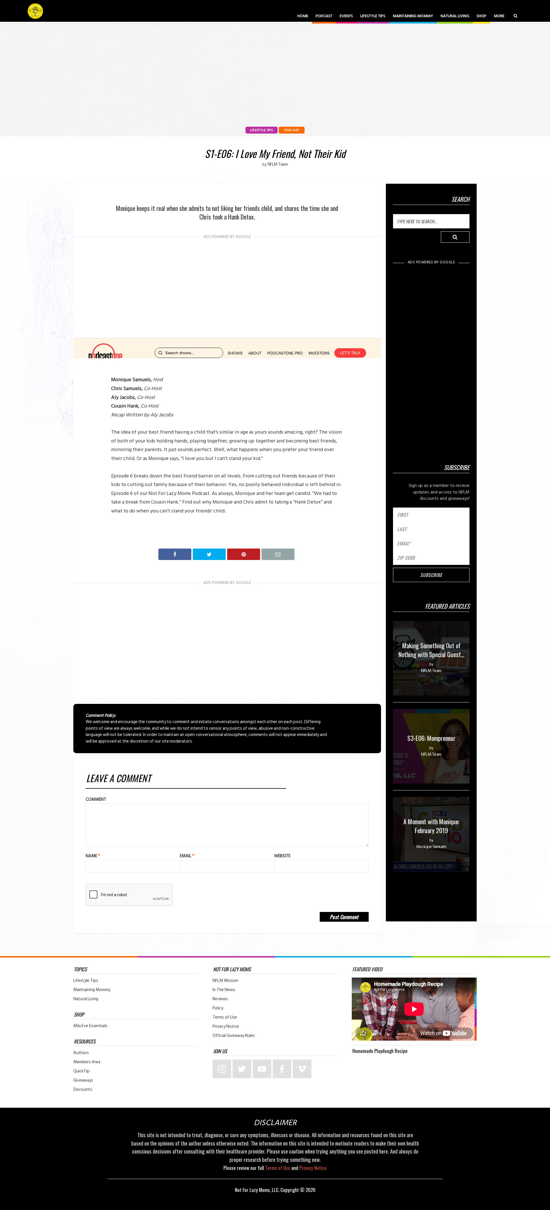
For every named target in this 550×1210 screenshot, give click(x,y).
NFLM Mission (225, 981)
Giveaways (83, 1080)
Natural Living (455, 16)
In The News (224, 990)
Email (187, 855)
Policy (218, 1008)
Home (302, 16)
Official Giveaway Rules (234, 1036)
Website (282, 855)
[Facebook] (282, 1069)
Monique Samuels (431, 847)
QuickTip (81, 1071)
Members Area (86, 1062)
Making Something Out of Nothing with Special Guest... (431, 650)
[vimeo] (302, 1069)
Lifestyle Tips (372, 16)
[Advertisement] (227, 286)
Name (93, 855)
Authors (81, 1053)
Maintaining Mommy (413, 16)
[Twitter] (242, 1069)
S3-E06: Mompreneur (431, 738)
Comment (96, 799)
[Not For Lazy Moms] (35, 11)
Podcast (324, 16)
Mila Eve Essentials (90, 1026)
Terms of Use (225, 1017)
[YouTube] (262, 1069)
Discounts (82, 1089)
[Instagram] (222, 1069)
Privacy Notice (226, 1026)
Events (346, 16)
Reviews (220, 999)
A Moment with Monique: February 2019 (431, 826)
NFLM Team (278, 164)
